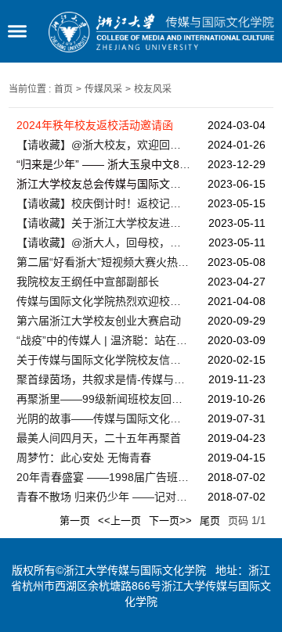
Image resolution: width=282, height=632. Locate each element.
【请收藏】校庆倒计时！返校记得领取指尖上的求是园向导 (103, 203)
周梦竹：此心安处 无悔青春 (83, 457)
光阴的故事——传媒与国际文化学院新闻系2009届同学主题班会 (103, 418)
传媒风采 (103, 89)
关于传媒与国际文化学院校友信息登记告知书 (103, 360)
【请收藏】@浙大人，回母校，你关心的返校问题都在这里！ (103, 242)
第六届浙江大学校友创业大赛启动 (98, 320)
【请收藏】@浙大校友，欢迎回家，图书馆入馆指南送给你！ (103, 144)
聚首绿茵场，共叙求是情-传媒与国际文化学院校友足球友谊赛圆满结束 (103, 379)
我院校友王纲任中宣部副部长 (87, 281)
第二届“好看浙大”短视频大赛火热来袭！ (103, 262)
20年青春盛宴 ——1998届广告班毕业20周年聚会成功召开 (103, 477)
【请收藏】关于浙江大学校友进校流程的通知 (103, 223)
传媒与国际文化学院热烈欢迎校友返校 (103, 301)
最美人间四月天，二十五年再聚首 (98, 438)
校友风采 (153, 89)
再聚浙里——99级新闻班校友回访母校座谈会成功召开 (103, 399)
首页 (63, 89)
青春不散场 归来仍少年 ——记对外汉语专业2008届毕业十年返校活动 (103, 496)
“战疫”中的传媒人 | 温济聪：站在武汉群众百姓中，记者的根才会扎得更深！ (103, 340)
